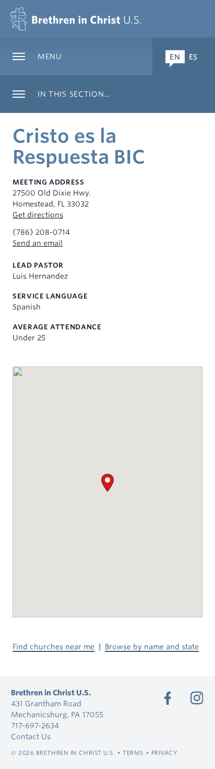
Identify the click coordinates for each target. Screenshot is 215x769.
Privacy (164, 752)
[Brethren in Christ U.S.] (75, 19)
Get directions (38, 215)
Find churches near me (53, 646)
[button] (107, 482)
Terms (133, 752)
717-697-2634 (35, 725)
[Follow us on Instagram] (196, 697)
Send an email (38, 243)
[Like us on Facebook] (167, 697)
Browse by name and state (152, 646)
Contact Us (31, 736)
